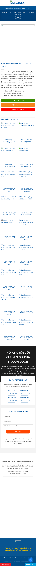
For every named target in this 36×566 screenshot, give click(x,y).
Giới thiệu (14, 557)
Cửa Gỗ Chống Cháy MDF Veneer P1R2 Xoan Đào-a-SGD (26, 238)
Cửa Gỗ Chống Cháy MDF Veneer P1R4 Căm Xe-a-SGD (26, 338)
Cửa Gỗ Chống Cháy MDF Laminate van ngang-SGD (9, 338)
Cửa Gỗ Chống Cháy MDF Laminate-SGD (9, 165)
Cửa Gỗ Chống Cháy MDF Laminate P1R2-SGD (27, 141)
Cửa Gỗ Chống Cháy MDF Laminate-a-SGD (27, 214)
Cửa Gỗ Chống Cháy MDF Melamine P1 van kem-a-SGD (27, 190)
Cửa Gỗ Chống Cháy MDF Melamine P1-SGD (26, 312)
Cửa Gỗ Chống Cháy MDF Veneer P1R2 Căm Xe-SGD (9, 313)
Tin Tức (16, 559)
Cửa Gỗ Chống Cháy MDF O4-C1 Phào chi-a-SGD (9, 190)
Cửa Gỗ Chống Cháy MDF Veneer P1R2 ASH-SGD (9, 288)
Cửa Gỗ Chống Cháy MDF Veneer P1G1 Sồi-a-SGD (27, 288)
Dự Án (25, 557)
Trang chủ (5, 12)
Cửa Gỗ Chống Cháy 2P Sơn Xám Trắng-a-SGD (9, 214)
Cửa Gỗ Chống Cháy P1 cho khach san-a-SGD (9, 237)
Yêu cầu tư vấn (31, 564)
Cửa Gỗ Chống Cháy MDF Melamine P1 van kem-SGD (9, 141)
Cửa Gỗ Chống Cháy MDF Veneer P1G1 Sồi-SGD (9, 263)
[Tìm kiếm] (34, 3)
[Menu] (2, 3)
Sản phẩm (13, 12)
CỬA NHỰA (22, 12)
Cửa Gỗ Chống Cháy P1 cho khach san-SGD (26, 165)
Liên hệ (20, 559)
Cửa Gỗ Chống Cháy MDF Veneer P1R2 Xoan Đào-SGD (26, 263)
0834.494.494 (6, 564)
